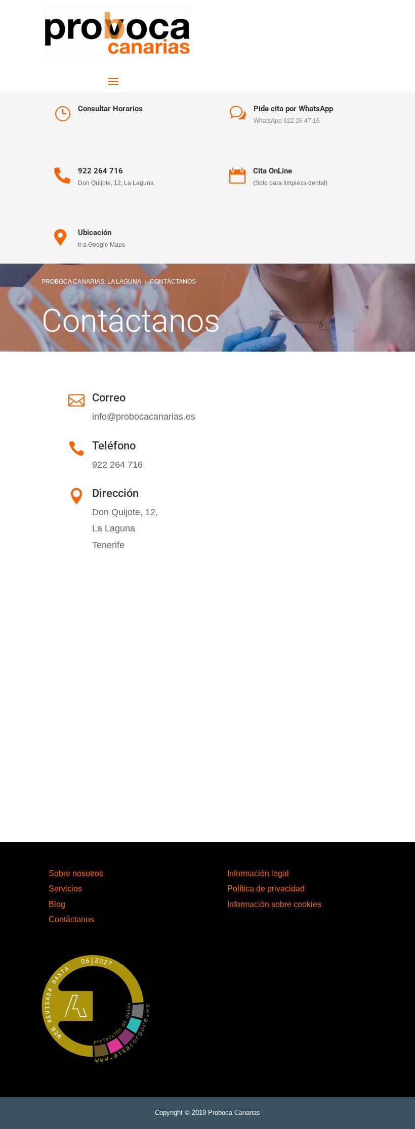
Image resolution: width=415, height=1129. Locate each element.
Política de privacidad (266, 888)
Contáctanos (71, 919)
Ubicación (94, 232)
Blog (57, 904)
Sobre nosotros (76, 873)
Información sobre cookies (274, 904)
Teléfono (114, 445)
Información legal (258, 873)
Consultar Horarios (110, 108)
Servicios (65, 888)
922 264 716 (100, 170)
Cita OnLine (272, 170)
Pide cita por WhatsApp (293, 108)
